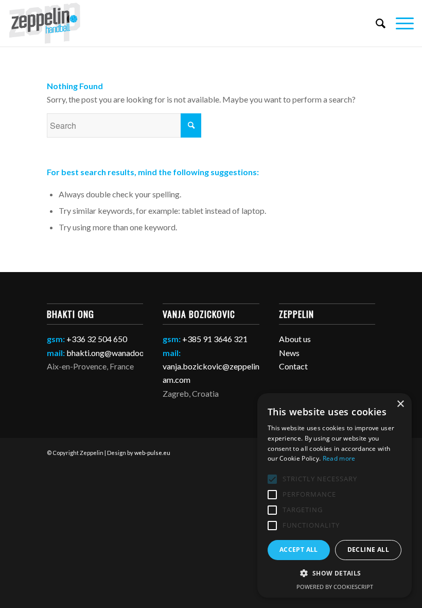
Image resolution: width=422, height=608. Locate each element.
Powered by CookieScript (334, 586)
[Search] (375, 23)
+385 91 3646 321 (215, 339)
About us (295, 339)
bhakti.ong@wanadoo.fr (109, 353)
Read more (339, 458)
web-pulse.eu (152, 452)
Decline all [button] (368, 549)
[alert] (334, 495)
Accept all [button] (298, 549)
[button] (334, 573)
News (289, 353)
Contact (293, 366)
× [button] (400, 404)
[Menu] (399, 23)
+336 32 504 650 (96, 339)
